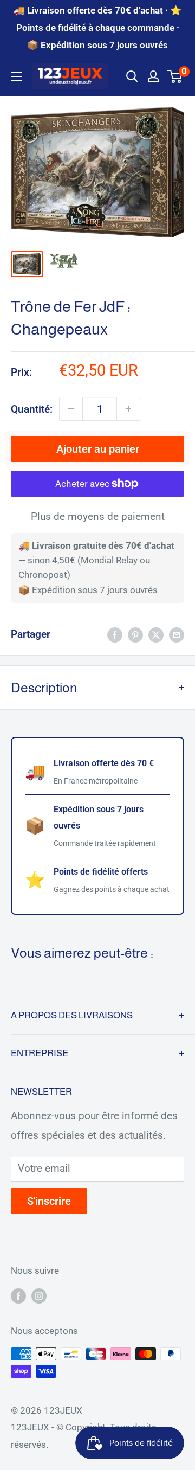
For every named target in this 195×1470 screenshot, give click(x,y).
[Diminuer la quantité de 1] (71, 408)
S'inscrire (49, 1201)
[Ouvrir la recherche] (132, 76)
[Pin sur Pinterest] (135, 634)
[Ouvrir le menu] (16, 76)
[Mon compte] (153, 76)
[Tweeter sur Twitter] (156, 634)
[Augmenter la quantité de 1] (128, 408)
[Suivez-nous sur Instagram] (39, 1295)
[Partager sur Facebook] (114, 634)
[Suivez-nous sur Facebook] (18, 1295)
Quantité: (32, 409)
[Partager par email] (176, 634)
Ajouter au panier (97, 448)
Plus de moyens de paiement (98, 516)
